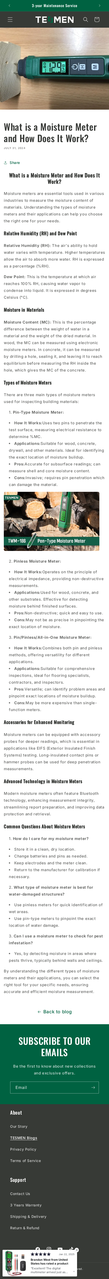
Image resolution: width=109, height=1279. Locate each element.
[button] (10, 19)
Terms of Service (25, 1160)
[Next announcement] (99, 5)
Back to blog (57, 1011)
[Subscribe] (93, 1087)
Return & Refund (25, 1228)
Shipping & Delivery (28, 1216)
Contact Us (20, 1193)
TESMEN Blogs (23, 1138)
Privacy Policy (23, 1149)
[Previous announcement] (9, 5)
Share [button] (15, 162)
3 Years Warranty (26, 1205)
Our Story (18, 1126)
